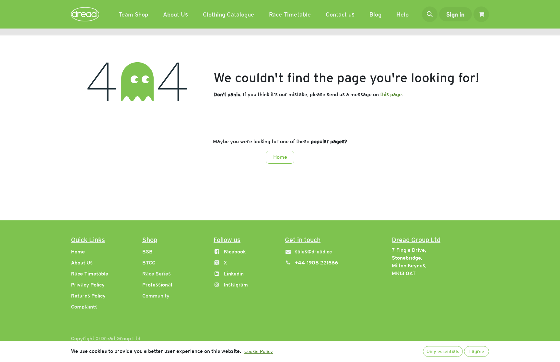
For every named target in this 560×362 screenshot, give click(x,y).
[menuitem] (133, 14)
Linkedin (234, 274)
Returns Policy (88, 296)
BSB (147, 252)
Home (280, 157)
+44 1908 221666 (316, 263)
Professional (157, 285)
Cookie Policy (258, 351)
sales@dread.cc (313, 252)
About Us (82, 263)
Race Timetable (89, 274)
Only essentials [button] (442, 351)
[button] (430, 14)
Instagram (236, 285)
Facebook (235, 252)
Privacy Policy (88, 285)
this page (391, 94)
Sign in (455, 14)
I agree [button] (476, 351)
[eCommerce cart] (481, 14)
